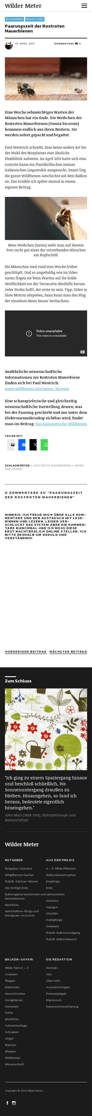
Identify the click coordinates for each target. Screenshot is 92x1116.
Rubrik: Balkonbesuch (61, 939)
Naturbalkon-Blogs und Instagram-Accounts (22, 913)
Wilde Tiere (34, 19)
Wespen (10, 1051)
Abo (49, 974)
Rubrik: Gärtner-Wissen (21, 881)
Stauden (52, 913)
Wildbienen (14, 19)
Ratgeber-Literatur (18, 868)
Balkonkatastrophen (61, 875)
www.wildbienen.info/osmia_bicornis (37, 388)
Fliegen (10, 980)
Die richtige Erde (16, 888)
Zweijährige (54, 920)
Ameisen (11, 974)
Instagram (14, 1102)
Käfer (9, 1012)
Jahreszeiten (55, 894)
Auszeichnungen (58, 987)
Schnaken (12, 1032)
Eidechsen (12, 987)
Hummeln (12, 1006)
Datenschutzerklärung (62, 1006)
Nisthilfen (12, 905)
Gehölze (52, 900)
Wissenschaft (14, 1064)
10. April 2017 (25, 43)
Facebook (7, 1102)
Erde (49, 888)
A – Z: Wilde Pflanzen (61, 868)
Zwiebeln (52, 926)
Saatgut (52, 907)
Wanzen (10, 1045)
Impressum (54, 1000)
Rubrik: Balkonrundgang (63, 932)
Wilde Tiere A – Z (17, 968)
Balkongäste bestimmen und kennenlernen (25, 896)
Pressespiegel (56, 993)
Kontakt (52, 968)
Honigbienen (14, 1000)
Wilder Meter (23, 5)
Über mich (53, 980)
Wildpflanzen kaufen (19, 875)
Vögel (9, 1038)
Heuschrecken (15, 993)
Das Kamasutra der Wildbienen (61, 423)
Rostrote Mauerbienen (52, 466)
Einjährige (53, 881)
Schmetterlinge (16, 1025)
